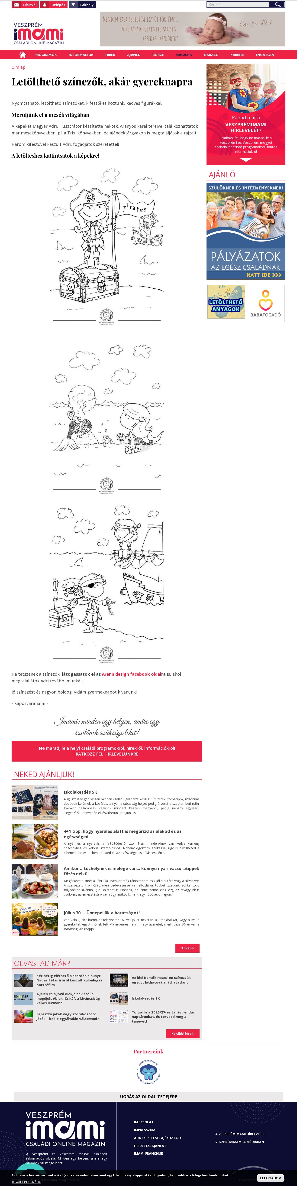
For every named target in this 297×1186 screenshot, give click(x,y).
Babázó (211, 54)
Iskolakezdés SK (80, 792)
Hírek (110, 54)
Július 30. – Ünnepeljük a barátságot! (102, 913)
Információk (81, 54)
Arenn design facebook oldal (131, 674)
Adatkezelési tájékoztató (158, 1138)
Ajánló (134, 54)
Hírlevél (29, 4)
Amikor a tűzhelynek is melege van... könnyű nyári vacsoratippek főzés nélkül (131, 871)
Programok (46, 54)
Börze (158, 54)
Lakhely (87, 4)
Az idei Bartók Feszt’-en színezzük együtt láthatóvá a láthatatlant (161, 979)
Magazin (184, 54)
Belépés (58, 4)
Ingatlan (265, 54)
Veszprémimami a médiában (239, 1142)
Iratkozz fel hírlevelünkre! (106, 754)
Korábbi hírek (182, 1033)
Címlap (23, 54)
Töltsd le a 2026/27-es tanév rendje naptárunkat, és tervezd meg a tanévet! (163, 1016)
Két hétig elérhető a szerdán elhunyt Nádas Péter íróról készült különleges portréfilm (69, 980)
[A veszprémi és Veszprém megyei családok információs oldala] (54, 33)
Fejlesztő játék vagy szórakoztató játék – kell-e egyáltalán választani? (67, 1016)
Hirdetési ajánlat (150, 1146)
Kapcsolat (144, 1122)
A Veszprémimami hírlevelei (239, 1134)
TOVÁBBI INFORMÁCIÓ (26, 1182)
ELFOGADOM (270, 1178)
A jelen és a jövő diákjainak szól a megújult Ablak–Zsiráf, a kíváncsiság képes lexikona (68, 998)
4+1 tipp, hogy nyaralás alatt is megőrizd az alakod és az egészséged (122, 833)
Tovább (187, 948)
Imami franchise (148, 1153)
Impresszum (144, 1130)
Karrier (237, 54)
